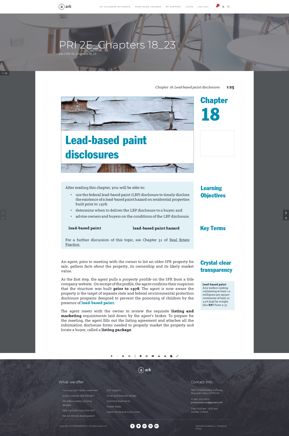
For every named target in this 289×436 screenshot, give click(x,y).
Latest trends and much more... (124, 411)
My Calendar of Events (115, 7)
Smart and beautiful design (121, 395)
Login (189, 7)
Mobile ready (114, 406)
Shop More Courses (148, 7)
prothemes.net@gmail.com (207, 402)
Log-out (203, 7)
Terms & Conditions (205, 426)
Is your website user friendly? (78, 395)
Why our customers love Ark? (78, 410)
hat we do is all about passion (78, 415)
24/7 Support (114, 390)
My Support (173, 7)
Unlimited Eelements (118, 401)
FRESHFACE (79, 426)
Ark (61, 54)
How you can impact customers (80, 390)
